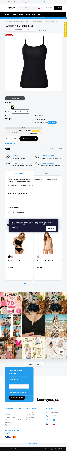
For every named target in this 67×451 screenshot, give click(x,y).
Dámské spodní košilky (18, 212)
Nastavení (15, 227)
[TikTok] (54, 420)
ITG (36, 130)
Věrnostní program (9, 422)
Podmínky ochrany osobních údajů (13, 419)
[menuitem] (8, 14)
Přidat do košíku (26, 138)
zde (44, 224)
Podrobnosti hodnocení (28, 29)
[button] (25, 283)
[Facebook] (47, 420)
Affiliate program (33, 443)
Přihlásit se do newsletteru (17, 397)
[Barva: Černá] (9, 256)
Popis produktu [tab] (19, 173)
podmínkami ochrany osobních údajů (18, 392)
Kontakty (27, 419)
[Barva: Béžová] (12, 256)
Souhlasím (51, 228)
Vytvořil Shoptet (46, 448)
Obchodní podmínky (25, 2)
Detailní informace (10, 143)
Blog (6, 425)
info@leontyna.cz (54, 412)
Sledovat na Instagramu (35, 364)
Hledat (34, 7)
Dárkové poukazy (29, 414)
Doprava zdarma (29, 417)
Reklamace (16, 2)
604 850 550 (53, 415)
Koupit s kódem (33, 133)
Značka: (42, 30)
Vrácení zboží (8, 2)
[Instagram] (51, 420)
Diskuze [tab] (47, 173)
